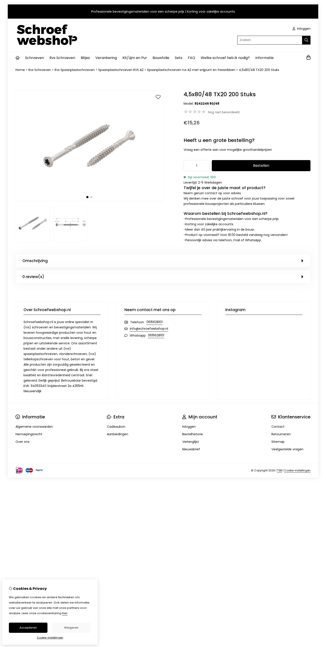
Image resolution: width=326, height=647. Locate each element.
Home (20, 70)
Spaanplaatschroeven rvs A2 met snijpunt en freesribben (191, 70)
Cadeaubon (116, 426)
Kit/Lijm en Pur (134, 57)
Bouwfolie (161, 57)
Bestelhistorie (192, 434)
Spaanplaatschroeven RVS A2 (120, 70)
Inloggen (189, 426)
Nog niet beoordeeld (224, 112)
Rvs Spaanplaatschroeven (75, 70)
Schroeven (34, 57)
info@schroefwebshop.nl (149, 328)
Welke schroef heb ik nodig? (225, 57)
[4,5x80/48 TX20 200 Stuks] (89, 200)
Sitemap (278, 441)
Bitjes (85, 57)
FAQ (191, 57)
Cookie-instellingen (297, 470)
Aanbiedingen (117, 434)
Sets (178, 57)
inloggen (303, 28)
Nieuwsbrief (191, 449)
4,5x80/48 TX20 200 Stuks (259, 70)
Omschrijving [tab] (35, 260)
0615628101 (154, 322)
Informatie (264, 57)
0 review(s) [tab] (33, 276)
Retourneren (281, 434)
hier (65, 613)
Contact (278, 426)
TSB (279, 470)
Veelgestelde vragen (287, 449)
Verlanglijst (190, 441)
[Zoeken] (306, 40)
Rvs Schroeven (62, 57)
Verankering (106, 57)
